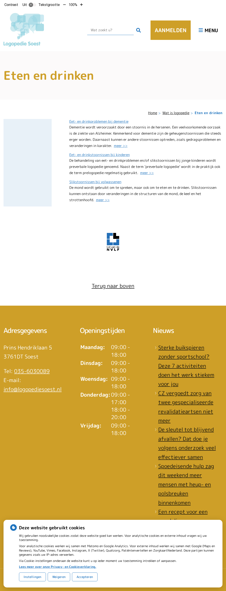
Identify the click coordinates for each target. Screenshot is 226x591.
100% (73, 5)
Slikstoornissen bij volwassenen (95, 181)
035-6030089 (32, 371)
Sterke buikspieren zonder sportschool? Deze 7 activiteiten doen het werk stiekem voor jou (186, 366)
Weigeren (59, 577)
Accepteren (85, 577)
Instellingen (32, 577)
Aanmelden (170, 30)
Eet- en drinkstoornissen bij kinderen (99, 154)
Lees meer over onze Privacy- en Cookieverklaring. (57, 567)
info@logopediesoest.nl (33, 389)
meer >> (121, 145)
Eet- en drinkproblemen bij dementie (98, 121)
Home (152, 112)
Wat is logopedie (175, 112)
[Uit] (32, 4)
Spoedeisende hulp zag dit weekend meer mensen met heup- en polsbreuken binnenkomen (186, 484)
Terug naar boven (113, 286)
